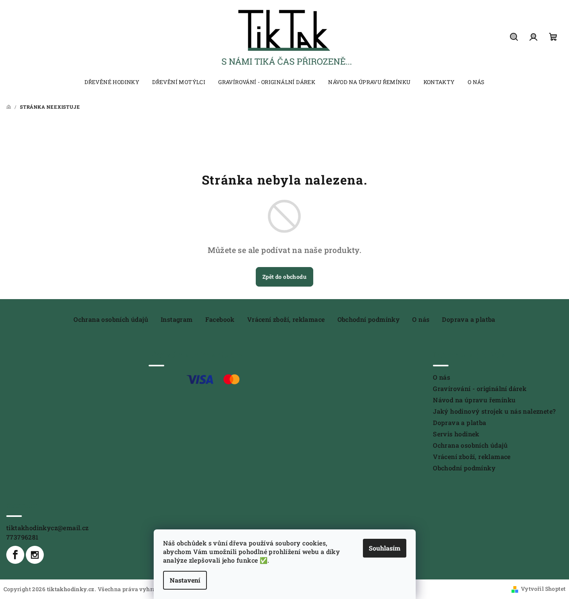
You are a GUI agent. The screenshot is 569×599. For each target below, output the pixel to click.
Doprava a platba (468, 319)
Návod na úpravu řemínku (474, 400)
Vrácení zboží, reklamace (286, 319)
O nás (420, 319)
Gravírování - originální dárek (479, 388)
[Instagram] (35, 555)
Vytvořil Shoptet (543, 588)
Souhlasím (384, 548)
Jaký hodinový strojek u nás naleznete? (494, 411)
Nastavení (185, 580)
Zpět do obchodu (284, 276)
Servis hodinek (456, 434)
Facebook (220, 319)
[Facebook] (15, 555)
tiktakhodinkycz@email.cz (47, 528)
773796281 (22, 537)
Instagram (177, 319)
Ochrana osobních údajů (111, 319)
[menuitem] (111, 82)
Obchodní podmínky (368, 319)
